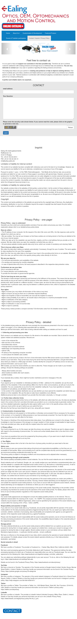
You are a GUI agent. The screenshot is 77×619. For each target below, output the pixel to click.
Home (8, 33)
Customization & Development (32, 33)
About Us (16, 33)
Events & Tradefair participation (16, 38)
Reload (70, 127)
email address (8, 89)
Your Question (8, 96)
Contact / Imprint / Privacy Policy (39, 38)
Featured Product (50, 33)
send (5, 133)
